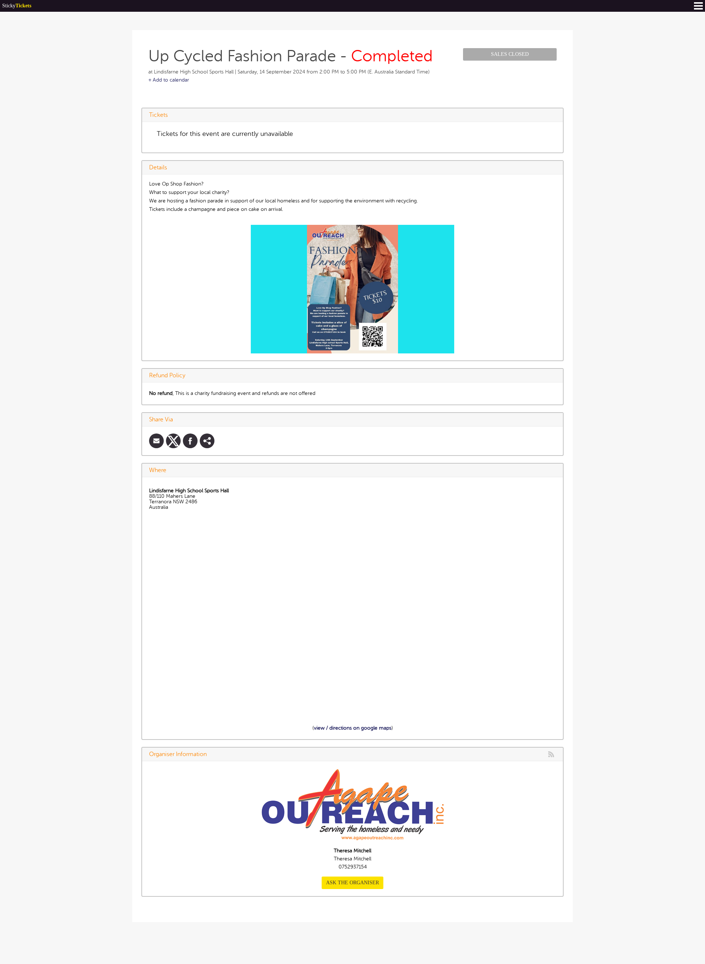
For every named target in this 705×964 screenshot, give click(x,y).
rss (551, 754)
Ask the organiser (352, 882)
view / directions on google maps (352, 728)
